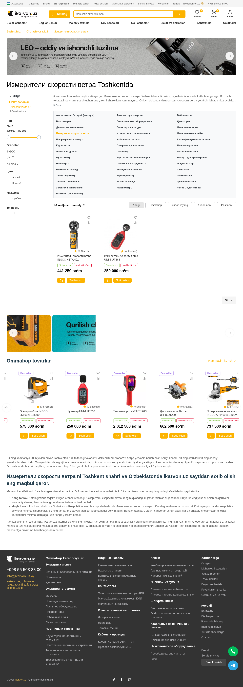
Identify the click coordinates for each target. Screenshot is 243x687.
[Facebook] (121, 679)
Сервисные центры (213, 595)
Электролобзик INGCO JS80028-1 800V (24, 413)
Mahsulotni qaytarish (214, 568)
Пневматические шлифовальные (172, 594)
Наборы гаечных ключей (166, 575)
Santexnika (204, 23)
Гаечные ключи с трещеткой (169, 570)
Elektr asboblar (17, 23)
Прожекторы (53, 577)
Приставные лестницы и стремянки (69, 645)
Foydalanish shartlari (214, 589)
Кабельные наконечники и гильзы (170, 625)
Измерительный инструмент (119, 610)
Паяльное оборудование (61, 606)
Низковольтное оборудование (173, 646)
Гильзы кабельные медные (168, 634)
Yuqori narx (204, 205)
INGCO (11, 151)
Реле (154, 658)
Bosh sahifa (13, 31)
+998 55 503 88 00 (24, 569)
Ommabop (156, 205)
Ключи (155, 558)
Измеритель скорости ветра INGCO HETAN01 (74, 258)
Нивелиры (104, 622)
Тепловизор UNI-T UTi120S (121, 411)
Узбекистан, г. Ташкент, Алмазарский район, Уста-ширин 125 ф (23, 584)
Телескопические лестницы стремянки (63, 652)
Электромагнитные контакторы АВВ (121, 593)
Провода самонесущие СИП (116, 647)
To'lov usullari (209, 579)
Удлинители (53, 582)
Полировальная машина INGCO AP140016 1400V (213, 413)
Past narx (226, 205)
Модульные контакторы (113, 603)
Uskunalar (229, 23)
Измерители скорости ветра (71, 31)
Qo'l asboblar (140, 23)
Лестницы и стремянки (63, 628)
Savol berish (214, 662)
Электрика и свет (58, 564)
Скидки (206, 563)
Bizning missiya (211, 626)
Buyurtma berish (211, 584)
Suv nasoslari (110, 23)
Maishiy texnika (79, 23)
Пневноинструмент (165, 582)
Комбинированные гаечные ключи (173, 565)
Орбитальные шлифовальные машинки (170, 615)
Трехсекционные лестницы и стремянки (64, 661)
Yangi (136, 205)
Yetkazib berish (210, 573)
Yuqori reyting (180, 205)
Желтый (16, 183)
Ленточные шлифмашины (167, 608)
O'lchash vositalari (37, 31)
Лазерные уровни (109, 617)
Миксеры (51, 596)
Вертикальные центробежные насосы (117, 577)
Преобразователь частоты (168, 653)
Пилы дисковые (56, 622)
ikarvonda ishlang (212, 621)
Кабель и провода (111, 634)
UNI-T (10, 157)
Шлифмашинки (162, 601)
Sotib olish (75, 280)
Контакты (207, 611)
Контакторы (107, 586)
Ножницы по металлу (59, 601)
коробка (16, 198)
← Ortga (14, 96)
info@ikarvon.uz (18, 576)
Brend (205, 650)
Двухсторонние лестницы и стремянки (63, 638)
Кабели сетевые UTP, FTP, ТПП (118, 641)
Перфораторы (55, 611)
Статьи (206, 637)
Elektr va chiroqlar (173, 23)
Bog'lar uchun (48, 23)
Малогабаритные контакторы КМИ (120, 598)
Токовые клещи (108, 628)
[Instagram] (129, 679)
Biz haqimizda (210, 616)
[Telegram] (113, 679)
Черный (16, 177)
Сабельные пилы (57, 617)
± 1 (13, 213)
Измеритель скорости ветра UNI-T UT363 (121, 258)
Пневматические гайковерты (169, 589)
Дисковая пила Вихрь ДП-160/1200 (164, 413)
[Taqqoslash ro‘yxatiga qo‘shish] (88, 222)
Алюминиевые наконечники (168, 640)
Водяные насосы (110, 558)
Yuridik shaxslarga (212, 632)
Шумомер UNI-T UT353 (71, 411)
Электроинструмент (60, 588)
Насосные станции (110, 570)
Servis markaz (210, 655)
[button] (13, 56)
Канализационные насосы (115, 565)
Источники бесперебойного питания (69, 571)
